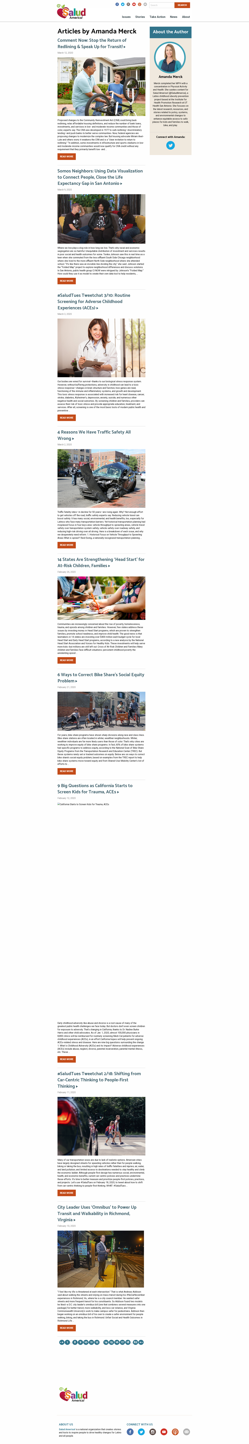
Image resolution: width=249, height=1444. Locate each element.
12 (97, 1342)
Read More (66, 156)
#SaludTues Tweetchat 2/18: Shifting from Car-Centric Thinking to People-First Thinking (99, 1080)
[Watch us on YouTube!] (134, 5)
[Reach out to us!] (145, 5)
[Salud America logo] (71, 13)
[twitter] (170, 149)
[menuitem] (126, 17)
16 (116, 1342)
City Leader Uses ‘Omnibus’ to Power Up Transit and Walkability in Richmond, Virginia (96, 1213)
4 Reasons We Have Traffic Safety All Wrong (94, 435)
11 (91, 1342)
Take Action (157, 17)
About (186, 17)
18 (127, 1342)
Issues (126, 17)
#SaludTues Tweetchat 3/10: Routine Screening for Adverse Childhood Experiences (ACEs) (93, 301)
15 (111, 1342)
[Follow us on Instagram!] (128, 5)
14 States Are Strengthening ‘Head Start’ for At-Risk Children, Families (101, 563)
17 (122, 1342)
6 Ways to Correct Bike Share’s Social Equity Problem (100, 678)
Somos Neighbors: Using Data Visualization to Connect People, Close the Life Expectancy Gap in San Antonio (100, 177)
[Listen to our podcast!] (139, 5)
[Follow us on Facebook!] (117, 5)
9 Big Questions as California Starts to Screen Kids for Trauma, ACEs (95, 789)
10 (85, 1342)
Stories (140, 17)
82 (135, 1342)
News (173, 17)
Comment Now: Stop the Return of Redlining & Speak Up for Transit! (92, 43)
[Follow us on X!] (122, 5)
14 (105, 1342)
